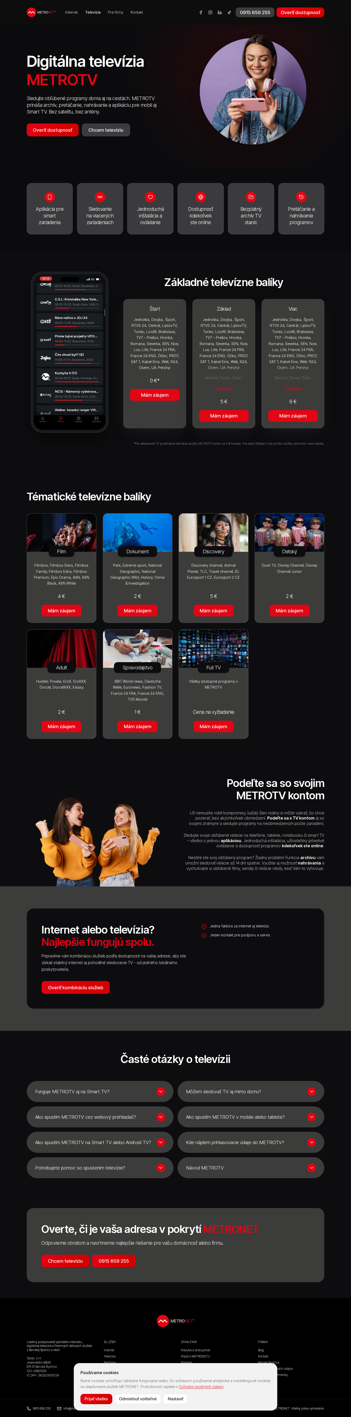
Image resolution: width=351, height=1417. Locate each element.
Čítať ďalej (223, 389)
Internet (71, 12)
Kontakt (137, 12)
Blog (261, 1350)
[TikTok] (229, 12)
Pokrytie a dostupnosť (195, 1350)
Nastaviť (175, 1398)
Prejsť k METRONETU (195, 1356)
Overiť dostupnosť (300, 12)
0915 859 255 (255, 12)
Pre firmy (115, 12)
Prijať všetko (96, 1398)
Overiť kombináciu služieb (75, 987)
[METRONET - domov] (41, 12)
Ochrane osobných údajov (201, 1386)
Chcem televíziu (105, 130)
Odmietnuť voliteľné (138, 1398)
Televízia (92, 12)
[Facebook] (201, 12)
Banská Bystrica (268, 1362)
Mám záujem (155, 395)
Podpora (186, 1362)
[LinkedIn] (220, 12)
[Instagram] (210, 12)
